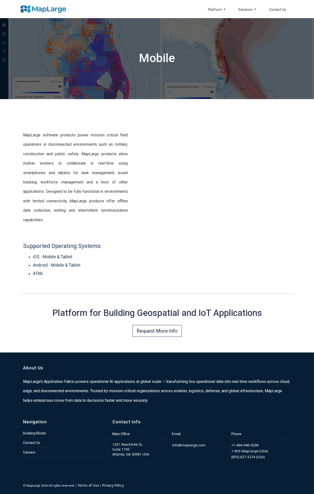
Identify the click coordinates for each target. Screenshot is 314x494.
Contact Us (277, 10)
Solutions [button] (245, 10)
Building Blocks (34, 433)
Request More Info (157, 331)
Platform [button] (215, 10)
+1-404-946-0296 (245, 445)
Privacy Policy (113, 485)
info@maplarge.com (188, 445)
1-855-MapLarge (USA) (249, 451)
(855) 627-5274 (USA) (248, 457)
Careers (29, 452)
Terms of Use (88, 485)
